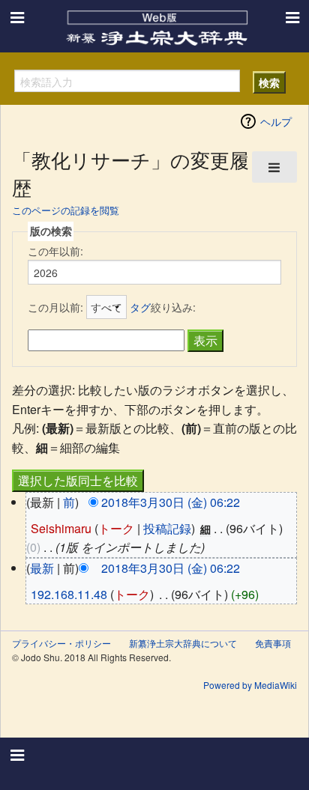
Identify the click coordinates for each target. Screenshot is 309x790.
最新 (42, 568)
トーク (116, 528)
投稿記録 (167, 528)
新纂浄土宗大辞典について (183, 642)
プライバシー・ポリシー (61, 642)
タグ (140, 307)
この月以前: (55, 307)
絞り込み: (163, 307)
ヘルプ (276, 121)
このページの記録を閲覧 (65, 210)
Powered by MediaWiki (250, 684)
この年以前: (55, 250)
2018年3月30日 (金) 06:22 (170, 502)
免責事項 (273, 642)
